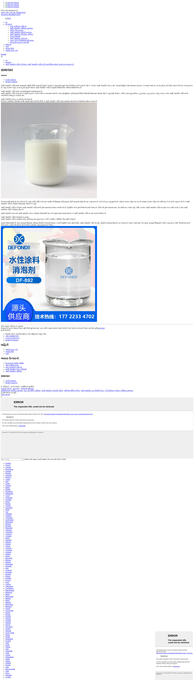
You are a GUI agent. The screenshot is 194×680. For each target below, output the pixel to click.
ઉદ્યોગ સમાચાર (11, 82)
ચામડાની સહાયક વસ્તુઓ (19, 42)
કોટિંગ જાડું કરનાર (16, 30)
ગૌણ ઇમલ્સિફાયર (12, 365)
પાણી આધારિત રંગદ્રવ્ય (18, 38)
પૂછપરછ (102, 328)
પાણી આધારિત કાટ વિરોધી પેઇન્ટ (92, 391)
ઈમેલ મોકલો (5, 395)
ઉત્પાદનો (8, 24)
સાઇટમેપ (16, 389)
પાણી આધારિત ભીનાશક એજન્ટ (21, 34)
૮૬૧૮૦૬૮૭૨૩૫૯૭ (12, 338)
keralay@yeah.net (11, 340)
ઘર (6, 22)
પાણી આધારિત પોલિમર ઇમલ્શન (21, 28)
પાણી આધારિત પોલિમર (13, 371)
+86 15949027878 (12, 336)
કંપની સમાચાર (10, 80)
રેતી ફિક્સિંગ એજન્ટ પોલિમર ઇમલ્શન (119, 391)
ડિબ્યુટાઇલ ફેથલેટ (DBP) (14, 363)
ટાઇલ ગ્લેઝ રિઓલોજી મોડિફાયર (22, 40)
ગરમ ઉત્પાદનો (6, 389)
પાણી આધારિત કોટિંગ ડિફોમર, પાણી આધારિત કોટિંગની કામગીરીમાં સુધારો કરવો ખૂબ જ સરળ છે (39, 64)
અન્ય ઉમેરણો (15, 36)
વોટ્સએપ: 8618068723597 (11, 15)
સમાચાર (8, 44)
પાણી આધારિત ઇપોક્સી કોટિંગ (52, 391)
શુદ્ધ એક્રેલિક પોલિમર (32, 391)
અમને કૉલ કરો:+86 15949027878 (13, 13)
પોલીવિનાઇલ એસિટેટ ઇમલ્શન (12, 391)
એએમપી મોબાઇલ (27, 389)
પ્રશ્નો (7, 46)
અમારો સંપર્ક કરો (11, 50)
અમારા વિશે (9, 48)
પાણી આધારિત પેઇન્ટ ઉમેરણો (16, 369)
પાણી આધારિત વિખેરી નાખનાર (21, 32)
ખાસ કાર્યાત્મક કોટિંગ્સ (18, 26)
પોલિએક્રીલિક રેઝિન (72, 391)
